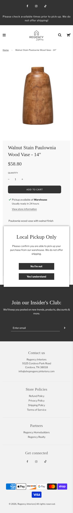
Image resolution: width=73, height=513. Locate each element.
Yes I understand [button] (36, 276)
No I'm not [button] (36, 266)
